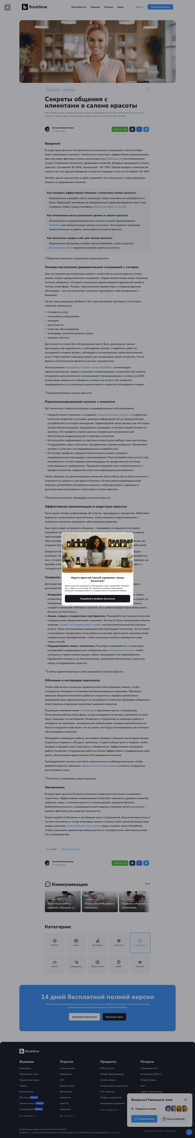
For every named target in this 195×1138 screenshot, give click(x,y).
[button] (7, 7)
